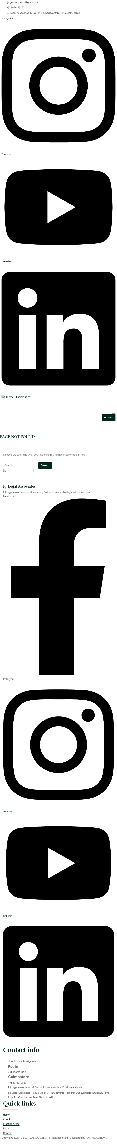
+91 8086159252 (15, 7)
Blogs (6, 1128)
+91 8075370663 (17, 1082)
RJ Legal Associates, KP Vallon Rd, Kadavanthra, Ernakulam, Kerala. (45, 1087)
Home (6, 1114)
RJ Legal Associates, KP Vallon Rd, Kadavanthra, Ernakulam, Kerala (43, 13)
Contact (7, 1133)
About (6, 1119)
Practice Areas (11, 1124)
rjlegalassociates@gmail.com (23, 2)
